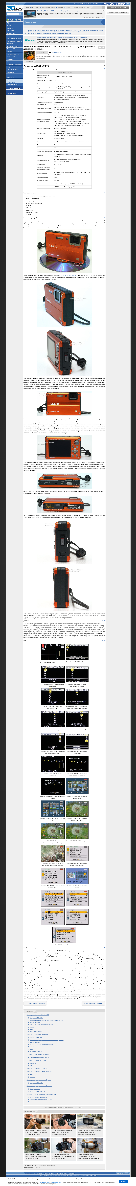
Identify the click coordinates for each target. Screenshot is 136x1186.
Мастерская (10, 43)
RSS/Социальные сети (13, 88)
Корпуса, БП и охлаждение (14, 41)
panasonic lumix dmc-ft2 (33, 1167)
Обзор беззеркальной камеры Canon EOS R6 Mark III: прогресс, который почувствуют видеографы (36, 1132)
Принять (123, 1181)
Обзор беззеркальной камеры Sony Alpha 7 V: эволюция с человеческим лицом (62, 1132)
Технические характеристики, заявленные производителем (46, 1020)
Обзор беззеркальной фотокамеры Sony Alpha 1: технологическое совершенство (89, 1156)
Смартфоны (10, 72)
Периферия (10, 59)
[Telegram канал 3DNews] (118, 3)
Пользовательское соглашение (67, 1173)
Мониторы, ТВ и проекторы (14, 49)
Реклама (82, 3)
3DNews (26, 7)
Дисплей (32, 1027)
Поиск (56, 1173)
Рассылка (89, 3)
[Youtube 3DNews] (108, 3)
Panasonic (60, 7)
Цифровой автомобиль (13, 84)
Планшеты (10, 62)
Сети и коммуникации (13, 69)
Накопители (10, 51)
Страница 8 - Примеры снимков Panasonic (39, 1086)
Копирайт (51, 1173)
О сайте (76, 3)
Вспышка (32, 1077)
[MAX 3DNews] (110, 3)
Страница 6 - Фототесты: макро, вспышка (39, 1071)
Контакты (96, 3)
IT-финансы (10, 23)
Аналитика (10, 28)
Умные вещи (10, 75)
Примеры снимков (35, 1089)
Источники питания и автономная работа (41, 1099)
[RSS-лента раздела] (103, 7)
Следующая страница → (94, 1003)
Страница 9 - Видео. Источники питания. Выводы (41, 1094)
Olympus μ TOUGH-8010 (36, 1083)
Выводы (32, 1102)
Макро (31, 1074)
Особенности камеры (36, 1031)
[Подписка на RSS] (124, 3)
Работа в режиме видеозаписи (38, 1097)
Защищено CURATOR (123, 1173)
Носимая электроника (13, 54)
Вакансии (11, 93)
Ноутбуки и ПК (11, 56)
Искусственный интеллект (14, 38)
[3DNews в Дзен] (113, 3)
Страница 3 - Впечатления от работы (38, 1054)
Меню (31, 1029)
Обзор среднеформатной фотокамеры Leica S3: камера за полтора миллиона (63, 1156)
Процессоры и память (13, 67)
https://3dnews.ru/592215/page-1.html (45, 1165)
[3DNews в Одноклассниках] (116, 3)
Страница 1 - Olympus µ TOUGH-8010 (38, 1015)
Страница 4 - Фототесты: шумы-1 (36, 1060)
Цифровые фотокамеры (14, 79)
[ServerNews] (14, 20)
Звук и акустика (11, 33)
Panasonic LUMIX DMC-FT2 (37, 1037)
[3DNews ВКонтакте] (105, 3)
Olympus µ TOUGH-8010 (36, 1018)
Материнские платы (12, 46)
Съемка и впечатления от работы (39, 1057)
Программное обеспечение (14, 64)
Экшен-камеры (11, 82)
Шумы (31, 1065)
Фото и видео (10, 77)
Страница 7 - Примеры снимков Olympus (39, 1080)
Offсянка (9, 25)
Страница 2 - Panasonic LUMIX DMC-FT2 (39, 1034)
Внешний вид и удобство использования (41, 1024)
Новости (9, 17)
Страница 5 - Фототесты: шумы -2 (37, 1068)
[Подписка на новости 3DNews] (121, 3)
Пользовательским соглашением (50, 1182)
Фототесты (33, 1063)
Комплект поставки (35, 1022)
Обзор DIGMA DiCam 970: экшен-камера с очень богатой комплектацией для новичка (89, 1132)
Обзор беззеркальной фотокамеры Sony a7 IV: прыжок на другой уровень (36, 1156)
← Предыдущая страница (35, 1003)
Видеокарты (10, 30)
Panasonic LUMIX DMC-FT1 (69, 275)
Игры (8, 36)
